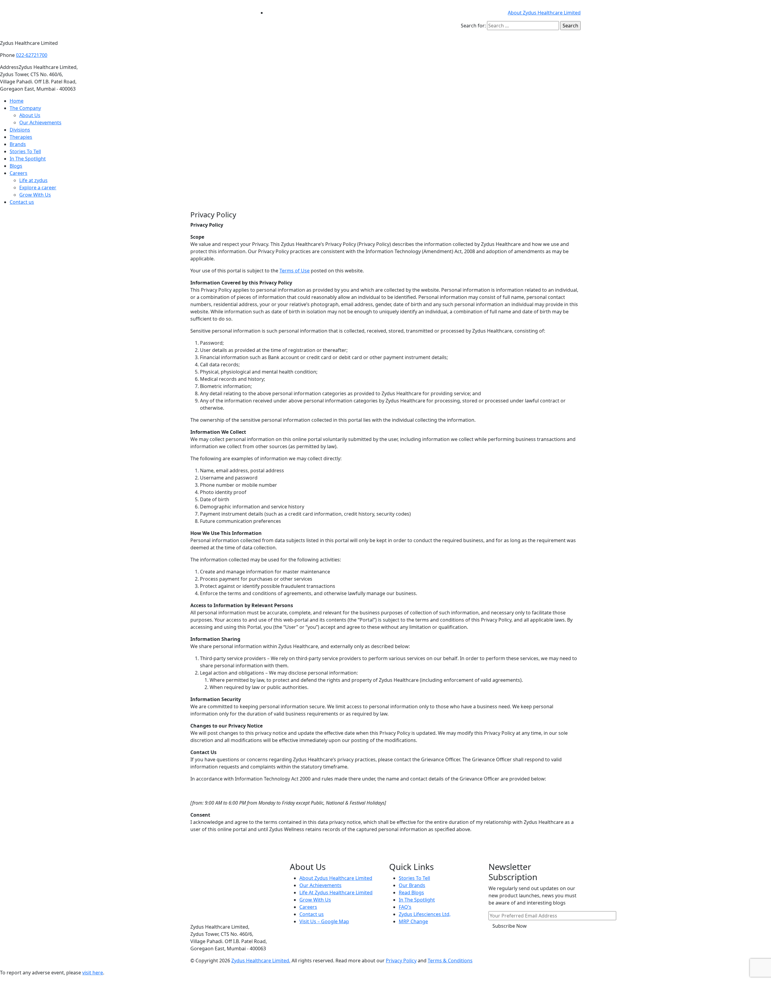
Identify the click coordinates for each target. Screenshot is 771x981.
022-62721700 (31, 55)
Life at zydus (33, 180)
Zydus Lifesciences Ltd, (425, 914)
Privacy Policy (401, 960)
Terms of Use (294, 270)
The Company (25, 108)
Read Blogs (411, 892)
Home (16, 101)
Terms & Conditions (450, 960)
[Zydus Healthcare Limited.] (219, 19)
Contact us (22, 202)
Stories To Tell (25, 151)
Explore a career (37, 187)
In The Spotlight (28, 158)
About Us (29, 115)
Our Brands (412, 885)
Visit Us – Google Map (324, 921)
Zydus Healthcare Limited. (260, 960)
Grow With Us (35, 194)
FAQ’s (405, 907)
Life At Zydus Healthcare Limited (336, 892)
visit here (92, 972)
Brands (18, 144)
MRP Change (413, 921)
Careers (18, 173)
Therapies (21, 137)
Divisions (20, 129)
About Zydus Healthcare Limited (544, 12)
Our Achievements (40, 122)
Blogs (16, 166)
